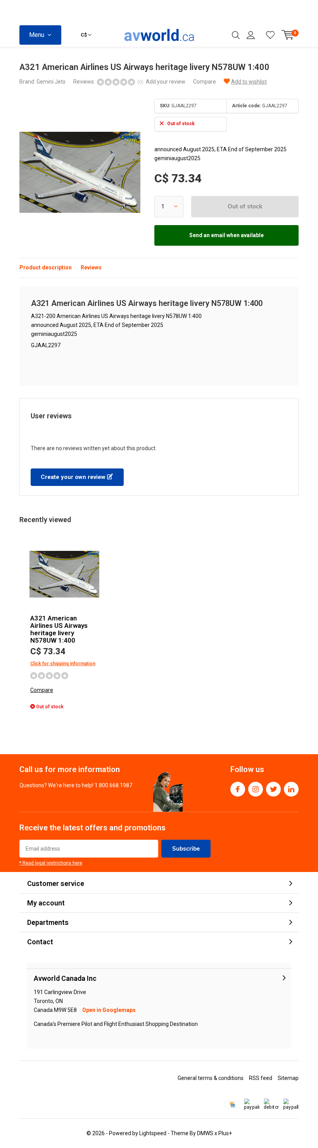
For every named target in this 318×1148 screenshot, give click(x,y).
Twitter (273, 789)
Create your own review (74, 477)
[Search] (236, 35)
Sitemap (288, 1078)
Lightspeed (152, 1133)
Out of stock (245, 206)
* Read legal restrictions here (50, 863)
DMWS (205, 1133)
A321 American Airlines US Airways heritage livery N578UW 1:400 (59, 629)
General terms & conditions (211, 1078)
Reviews (91, 267)
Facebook (237, 789)
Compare (204, 82)
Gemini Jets (51, 82)
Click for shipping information (62, 663)
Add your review (165, 82)
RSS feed (260, 1078)
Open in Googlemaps (109, 1010)
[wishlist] (270, 35)
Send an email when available (226, 235)
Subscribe (186, 848)
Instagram (255, 789)
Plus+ (225, 1133)
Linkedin (291, 789)
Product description (45, 267)
